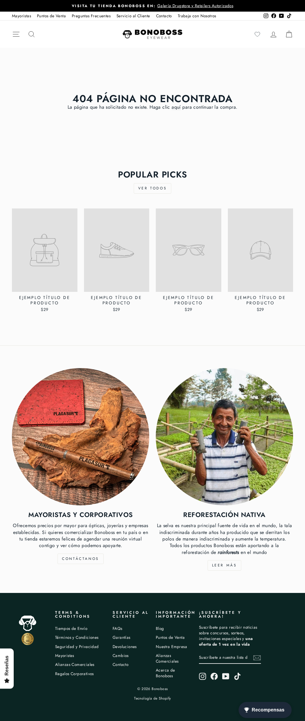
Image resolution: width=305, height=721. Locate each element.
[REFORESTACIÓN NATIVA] (224, 436)
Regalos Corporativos (74, 674)
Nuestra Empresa (171, 647)
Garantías (121, 637)
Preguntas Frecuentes (91, 16)
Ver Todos (152, 188)
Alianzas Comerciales (74, 664)
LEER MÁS (224, 565)
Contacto (164, 16)
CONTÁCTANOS (80, 558)
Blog (160, 628)
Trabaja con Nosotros (197, 16)
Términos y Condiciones (77, 637)
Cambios (121, 655)
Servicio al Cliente (133, 16)
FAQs (117, 628)
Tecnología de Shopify (152, 698)
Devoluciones (125, 647)
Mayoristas (21, 16)
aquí (176, 107)
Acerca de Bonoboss (165, 673)
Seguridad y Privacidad (77, 647)
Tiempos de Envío (71, 628)
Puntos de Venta (51, 16)
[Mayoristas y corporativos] (80, 436)
